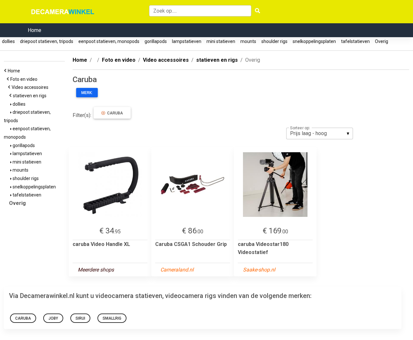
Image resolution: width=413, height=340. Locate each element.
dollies (8, 41)
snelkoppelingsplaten (314, 41)
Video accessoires (31, 87)
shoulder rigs (274, 41)
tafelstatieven (355, 41)
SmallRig (112, 318)
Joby (53, 318)
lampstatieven (186, 41)
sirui (80, 318)
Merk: (87, 92)
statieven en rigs (30, 95)
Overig (381, 41)
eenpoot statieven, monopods (108, 41)
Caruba (114, 113)
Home (34, 30)
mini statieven (221, 41)
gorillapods (156, 41)
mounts (248, 41)
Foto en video (24, 79)
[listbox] (319, 133)
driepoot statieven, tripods (46, 41)
